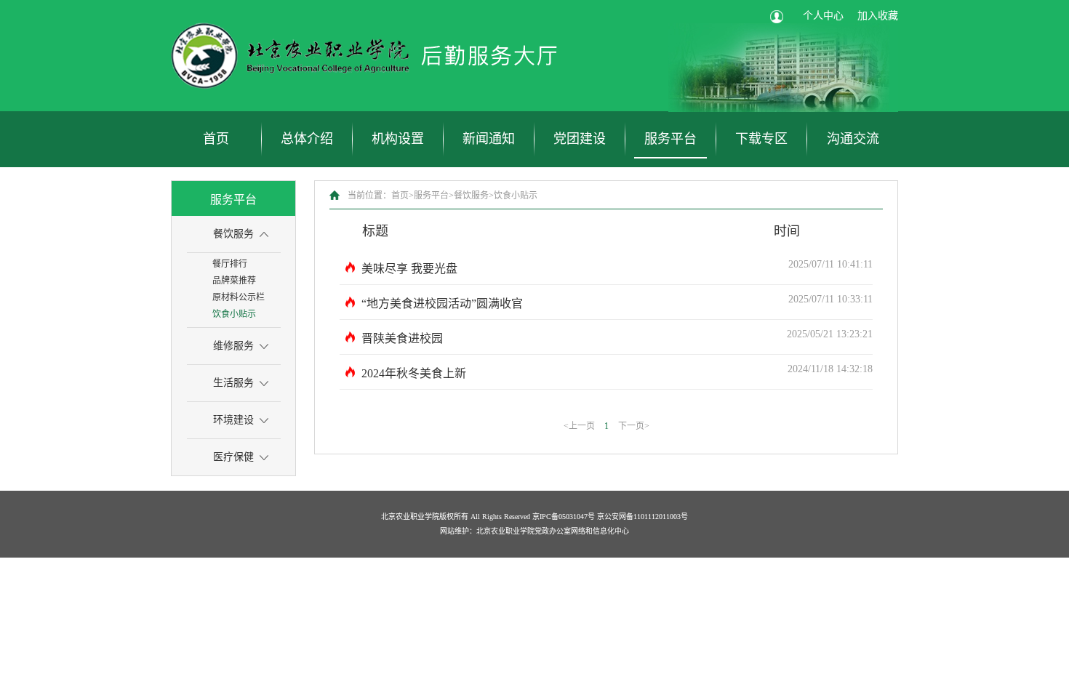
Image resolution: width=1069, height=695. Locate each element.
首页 (216, 139)
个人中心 (823, 15)
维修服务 (233, 345)
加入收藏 (877, 15)
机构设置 (398, 139)
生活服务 (233, 382)
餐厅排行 (229, 264)
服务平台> (434, 195)
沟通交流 (853, 139)
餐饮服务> (474, 195)
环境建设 (233, 419)
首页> (402, 195)
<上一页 (579, 426)
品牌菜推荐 (234, 281)
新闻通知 (489, 139)
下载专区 (761, 139)
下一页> (633, 426)
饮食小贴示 (234, 314)
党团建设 (579, 139)
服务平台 (670, 139)
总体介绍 (307, 139)
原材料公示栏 (238, 297)
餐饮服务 (233, 233)
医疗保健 (233, 456)
